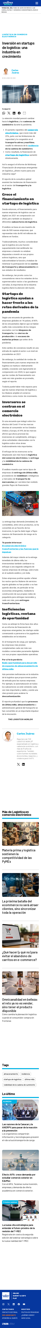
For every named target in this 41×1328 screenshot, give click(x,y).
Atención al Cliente (10, 1316)
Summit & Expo (19, 1294)
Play (15, 1296)
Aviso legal (25, 1316)
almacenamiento (11, 1072)
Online (16, 1291)
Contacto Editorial (10, 1310)
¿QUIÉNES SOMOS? (28, 1313)
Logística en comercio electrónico (14, 33)
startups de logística (12, 1077)
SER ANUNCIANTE (9, 1313)
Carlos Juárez (15, 69)
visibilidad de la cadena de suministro (19, 1083)
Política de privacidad (30, 1310)
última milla (29, 1077)
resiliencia (33, 143)
